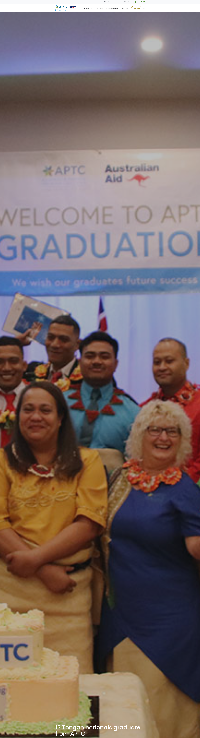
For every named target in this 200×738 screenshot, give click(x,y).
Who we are (88, 8)
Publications (127, 2)
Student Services (112, 8)
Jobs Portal (136, 8)
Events (107, 2)
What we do (99, 8)
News (102, 2)
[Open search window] (144, 8)
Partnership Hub (116, 2)
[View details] (135, 2)
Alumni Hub (124, 8)
